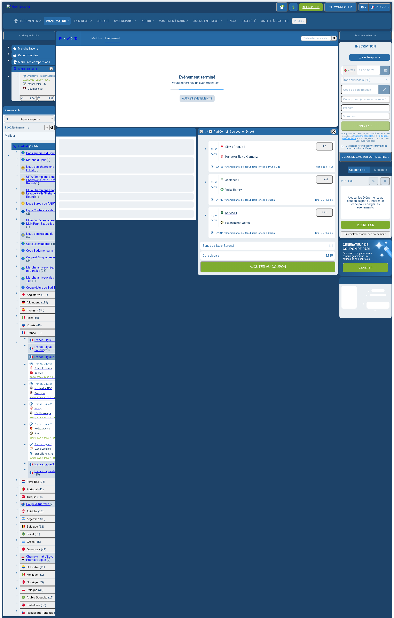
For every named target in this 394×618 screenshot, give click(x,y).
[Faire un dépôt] (293, 7)
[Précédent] (51, 69)
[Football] (68, 38)
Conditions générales (363, 136)
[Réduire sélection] (46, 127)
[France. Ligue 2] (75, 38)
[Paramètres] (363, 7)
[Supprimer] (192, 131)
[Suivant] (70, 131)
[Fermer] (388, 283)
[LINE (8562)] (60, 38)
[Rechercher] (334, 38)
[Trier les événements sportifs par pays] (52, 127)
